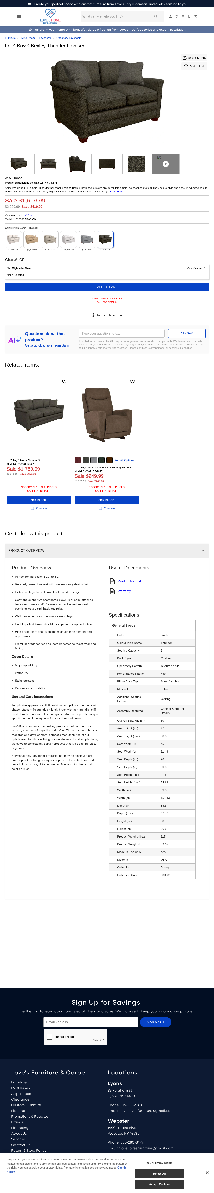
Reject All (159, 1173)
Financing (20, 1127)
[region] (107, 1173)
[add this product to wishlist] (64, 382)
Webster (118, 1120)
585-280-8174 (132, 1142)
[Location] (183, 16)
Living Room (27, 37)
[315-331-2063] (189, 16)
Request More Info (109, 315)
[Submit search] (156, 16)
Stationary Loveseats (69, 37)
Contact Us (21, 1144)
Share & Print (197, 57)
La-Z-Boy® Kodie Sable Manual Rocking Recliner (103, 467)
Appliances (21, 1093)
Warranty (124, 591)
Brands (17, 1122)
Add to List (197, 66)
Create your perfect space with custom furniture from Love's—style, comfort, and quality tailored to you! (110, 4)
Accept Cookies (159, 1184)
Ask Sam (187, 333)
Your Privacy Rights (159, 1162)
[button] (19, 16)
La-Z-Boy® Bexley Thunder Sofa (25, 460)
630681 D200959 (26, 219)
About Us (19, 1133)
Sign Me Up (155, 1022)
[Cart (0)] (196, 16)
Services (18, 1139)
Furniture (10, 37)
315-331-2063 (131, 1105)
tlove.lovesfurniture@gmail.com (146, 1110)
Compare (41, 508)
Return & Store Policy (28, 1150)
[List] (177, 16)
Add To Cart (107, 287)
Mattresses (20, 1088)
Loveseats (45, 37)
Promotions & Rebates (30, 1116)
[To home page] (50, 16)
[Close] (207, 1172)
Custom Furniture (26, 1105)
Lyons (115, 1083)
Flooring (18, 1110)
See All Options (124, 460)
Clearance (20, 1099)
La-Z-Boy (26, 215)
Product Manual (129, 581)
